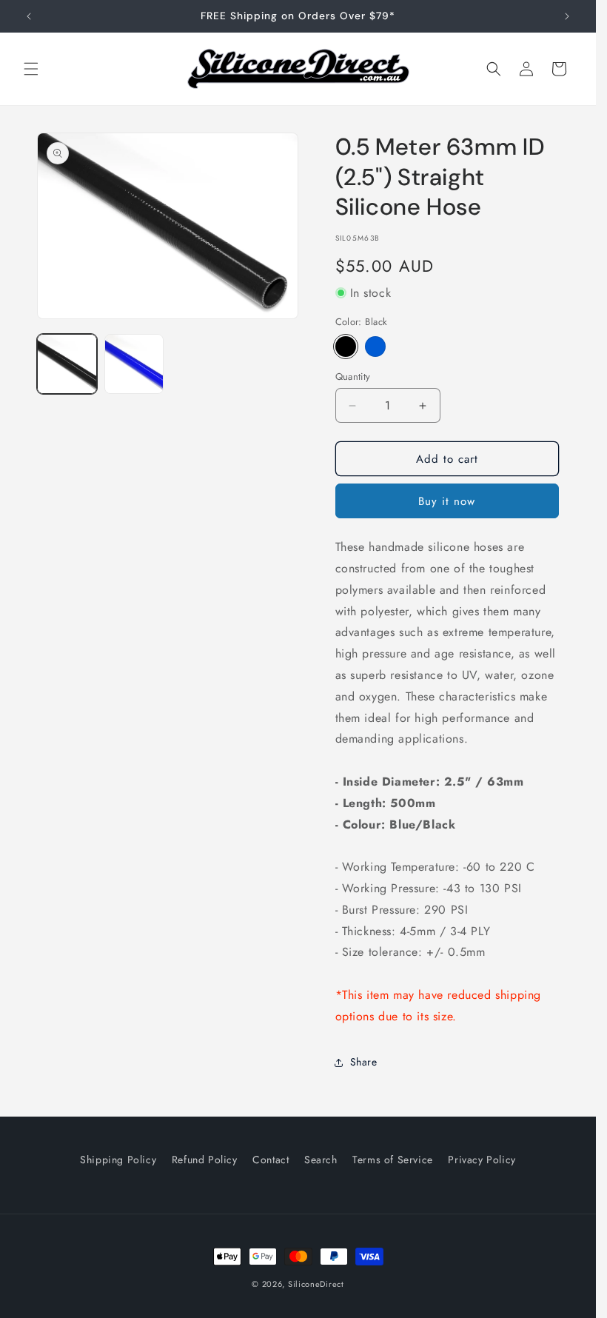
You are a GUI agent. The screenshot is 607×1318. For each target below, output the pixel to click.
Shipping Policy (118, 1159)
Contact (270, 1159)
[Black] (345, 346)
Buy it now (446, 501)
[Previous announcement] (29, 16)
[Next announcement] (567, 16)
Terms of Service (392, 1159)
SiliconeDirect (316, 1284)
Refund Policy (205, 1159)
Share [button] (364, 1061)
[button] (31, 69)
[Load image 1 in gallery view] (67, 364)
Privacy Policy (481, 1159)
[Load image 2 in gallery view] (134, 364)
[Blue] (375, 346)
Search (321, 1159)
